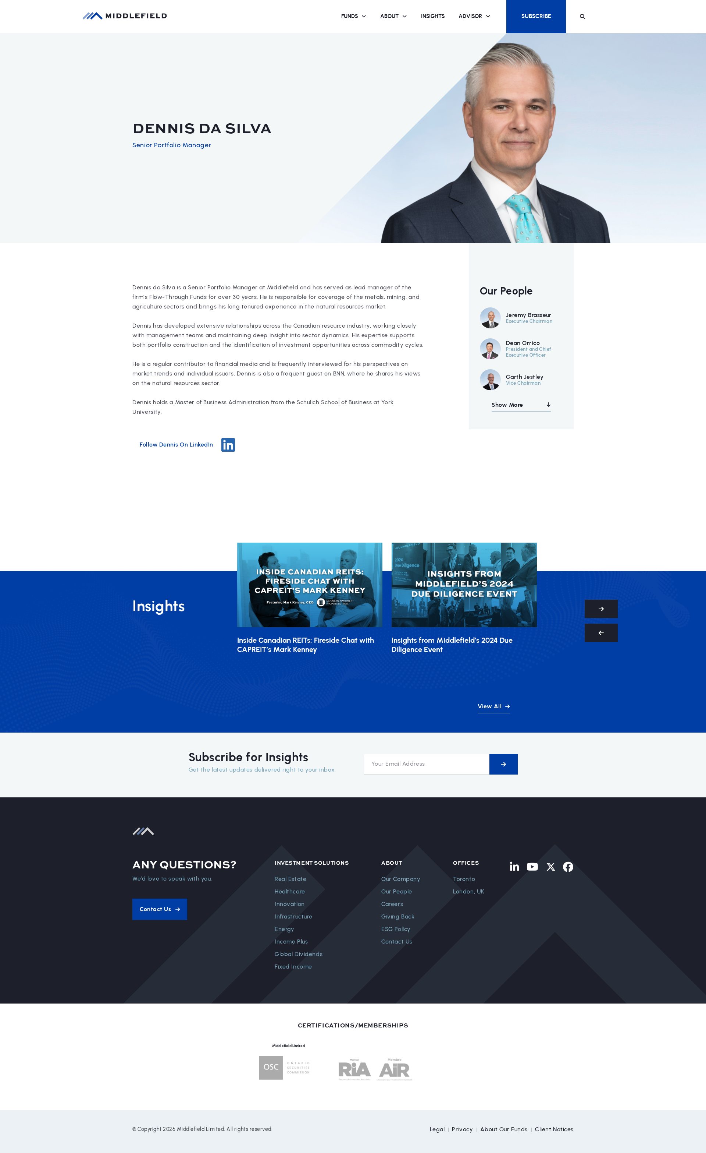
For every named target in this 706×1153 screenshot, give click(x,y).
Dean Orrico (523, 342)
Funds (349, 16)
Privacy (462, 1129)
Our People (396, 891)
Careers (392, 903)
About (389, 16)
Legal (437, 1129)
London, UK (469, 891)
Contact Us (397, 941)
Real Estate (290, 878)
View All (490, 706)
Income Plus (291, 941)
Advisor (470, 16)
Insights (433, 16)
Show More (507, 404)
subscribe (503, 764)
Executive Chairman (529, 321)
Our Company (400, 878)
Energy (284, 928)
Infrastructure (294, 916)
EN (602, 16)
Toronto (464, 878)
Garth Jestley (524, 376)
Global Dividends (298, 954)
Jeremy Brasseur (529, 314)
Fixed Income (293, 966)
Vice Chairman (523, 383)
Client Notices (554, 1129)
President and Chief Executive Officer (529, 352)
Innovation (290, 903)
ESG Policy (396, 928)
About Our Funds (504, 1129)
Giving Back (397, 916)
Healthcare (290, 891)
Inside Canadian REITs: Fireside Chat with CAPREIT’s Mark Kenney (305, 645)
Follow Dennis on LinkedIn (176, 444)
